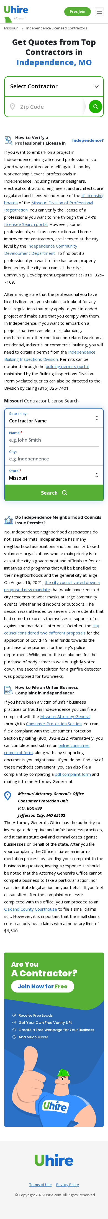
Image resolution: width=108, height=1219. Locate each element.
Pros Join (77, 11)
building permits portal (67, 366)
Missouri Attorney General (65, 716)
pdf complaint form (73, 774)
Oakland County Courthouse (30, 909)
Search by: (18, 413)
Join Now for (43, 986)
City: (13, 451)
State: (15, 471)
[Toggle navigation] (99, 11)
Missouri (19, 18)
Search (95, 106)
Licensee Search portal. (26, 224)
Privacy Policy (67, 1184)
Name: (15, 432)
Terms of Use (40, 1184)
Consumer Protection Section (54, 723)
